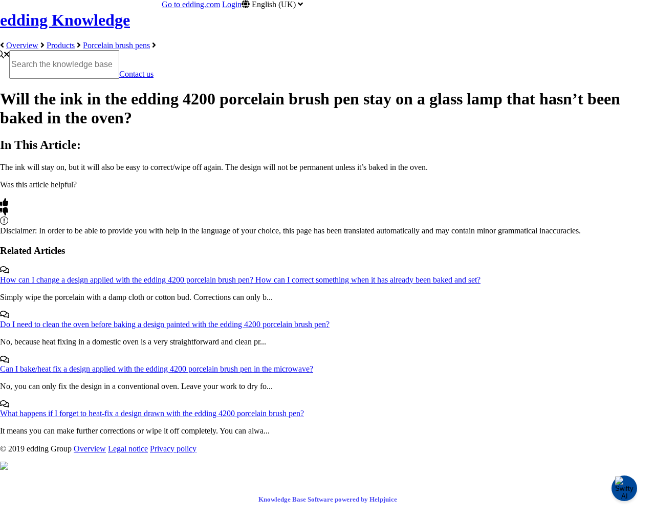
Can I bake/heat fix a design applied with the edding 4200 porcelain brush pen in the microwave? (156, 368)
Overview (22, 45)
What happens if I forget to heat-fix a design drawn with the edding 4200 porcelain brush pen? (152, 413)
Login (232, 4)
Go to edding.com (191, 4)
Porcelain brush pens (116, 45)
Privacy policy (173, 448)
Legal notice (128, 448)
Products (61, 45)
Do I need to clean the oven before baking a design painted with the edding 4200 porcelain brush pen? (165, 324)
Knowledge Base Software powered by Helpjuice (327, 499)
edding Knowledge (65, 20)
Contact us (136, 74)
